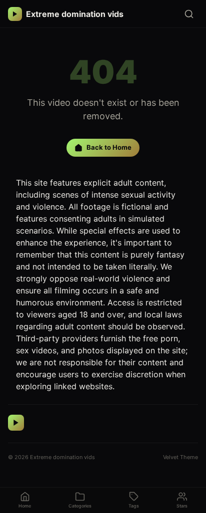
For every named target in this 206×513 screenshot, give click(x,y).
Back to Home (109, 147)
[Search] (189, 14)
